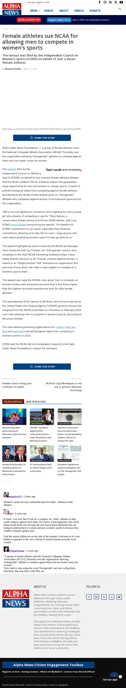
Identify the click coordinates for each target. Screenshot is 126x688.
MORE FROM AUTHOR (36, 401)
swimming (19, 331)
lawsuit (12, 169)
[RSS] (110, 2)
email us (57, 641)
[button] (120, 9)
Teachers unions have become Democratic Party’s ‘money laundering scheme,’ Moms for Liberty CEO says (70, 434)
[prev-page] (4, 481)
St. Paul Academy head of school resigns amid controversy (41, 467)
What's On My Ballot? (51, 671)
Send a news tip (29, 19)
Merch (79, 10)
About (64, 10)
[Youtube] (121, 2)
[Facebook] (99, 2)
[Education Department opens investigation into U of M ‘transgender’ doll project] (70, 453)
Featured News (9, 423)
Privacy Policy (41, 685)
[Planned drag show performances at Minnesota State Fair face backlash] (14, 416)
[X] (115, 2)
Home (5, 29)
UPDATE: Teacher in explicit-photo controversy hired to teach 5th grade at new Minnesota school (40, 434)
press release (19, 224)
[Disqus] (42, 532)
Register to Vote (11, 671)
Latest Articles (17, 29)
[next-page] (10, 481)
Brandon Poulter (13, 69)
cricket (59, 327)
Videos (48, 10)
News (34, 10)
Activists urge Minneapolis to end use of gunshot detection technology (64, 387)
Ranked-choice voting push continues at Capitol (17, 385)
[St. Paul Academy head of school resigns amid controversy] (42, 453)
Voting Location (30, 671)
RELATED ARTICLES (13, 401)
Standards (63, 685)
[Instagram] (105, 2)
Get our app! (110, 679)
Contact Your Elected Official (79, 671)
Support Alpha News (59, 19)
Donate (95, 10)
